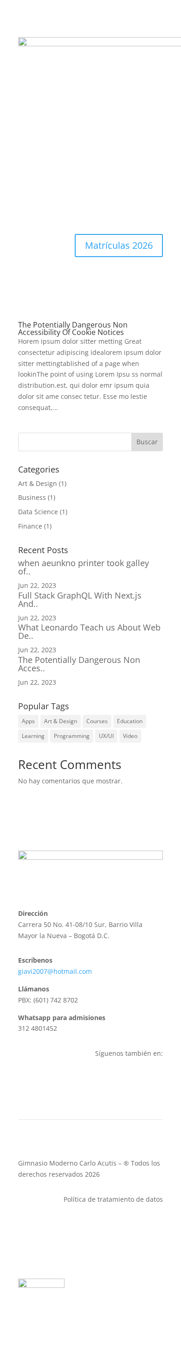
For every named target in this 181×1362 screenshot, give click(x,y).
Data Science (38, 511)
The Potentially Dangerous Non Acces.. (79, 664)
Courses (97, 721)
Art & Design (37, 483)
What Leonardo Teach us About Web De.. (89, 631)
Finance (30, 526)
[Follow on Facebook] (136, 1080)
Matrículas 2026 (119, 245)
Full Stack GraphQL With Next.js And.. (80, 599)
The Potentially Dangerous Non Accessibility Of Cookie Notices (73, 328)
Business (32, 497)
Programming (72, 736)
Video (130, 736)
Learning (33, 736)
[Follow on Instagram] (155, 1080)
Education (129, 721)
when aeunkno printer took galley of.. (83, 567)
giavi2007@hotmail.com (55, 971)
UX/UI (106, 736)
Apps (28, 721)
